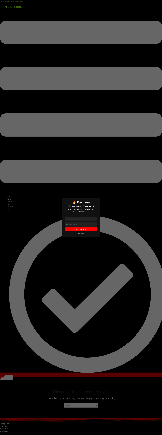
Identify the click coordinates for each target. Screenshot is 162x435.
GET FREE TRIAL (81, 229)
